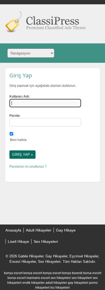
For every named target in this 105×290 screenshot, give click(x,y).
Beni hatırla (18, 140)
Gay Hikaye (66, 230)
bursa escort (92, 273)
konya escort (13, 273)
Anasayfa (13, 230)
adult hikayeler (56, 283)
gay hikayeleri (78, 283)
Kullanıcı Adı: (19, 96)
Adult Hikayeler (38, 230)
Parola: (14, 116)
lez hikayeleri (60, 287)
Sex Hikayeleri (46, 241)
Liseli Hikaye (18, 241)
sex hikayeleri (61, 278)
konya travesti (72, 273)
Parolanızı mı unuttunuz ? (28, 166)
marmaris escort (38, 278)
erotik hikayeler (33, 283)
